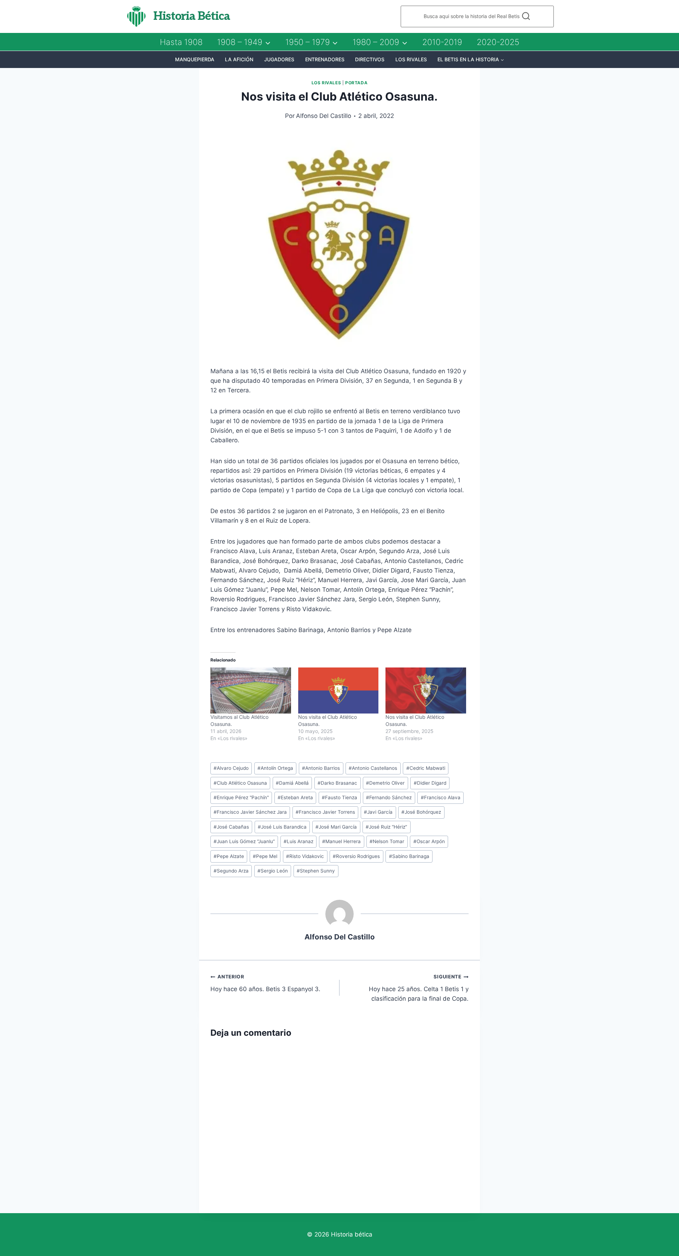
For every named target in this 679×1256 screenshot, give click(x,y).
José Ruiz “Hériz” (386, 827)
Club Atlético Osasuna (240, 783)
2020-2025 (498, 42)
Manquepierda (194, 59)
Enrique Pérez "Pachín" (241, 797)
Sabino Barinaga (409, 856)
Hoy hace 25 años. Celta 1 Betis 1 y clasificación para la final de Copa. (419, 988)
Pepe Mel (265, 856)
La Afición (239, 59)
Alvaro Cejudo (231, 768)
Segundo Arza (231, 871)
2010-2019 (442, 42)
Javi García (378, 812)
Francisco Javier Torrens (325, 812)
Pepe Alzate (229, 856)
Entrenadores (324, 59)
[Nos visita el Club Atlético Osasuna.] (338, 690)
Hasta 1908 (181, 42)
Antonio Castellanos (373, 768)
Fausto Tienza (339, 797)
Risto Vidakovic (305, 856)
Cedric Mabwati (425, 768)
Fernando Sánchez (389, 797)
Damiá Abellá (292, 783)
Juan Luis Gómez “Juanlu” (244, 841)
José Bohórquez (421, 812)
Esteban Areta (295, 797)
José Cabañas (231, 827)
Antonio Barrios (321, 768)
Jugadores (279, 59)
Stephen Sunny (316, 871)
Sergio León (272, 871)
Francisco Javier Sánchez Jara (250, 812)
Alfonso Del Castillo (323, 115)
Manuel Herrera (341, 841)
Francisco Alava (440, 797)
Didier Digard (430, 783)
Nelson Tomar (387, 841)
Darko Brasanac (337, 783)
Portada (356, 82)
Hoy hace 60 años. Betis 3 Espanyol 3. (265, 983)
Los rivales (411, 59)
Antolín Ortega (275, 768)
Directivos (369, 59)
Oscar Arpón (429, 841)
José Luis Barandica (282, 827)
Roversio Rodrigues (356, 856)
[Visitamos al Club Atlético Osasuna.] (250, 690)
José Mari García (336, 827)
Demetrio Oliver (385, 783)
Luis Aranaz (298, 841)
